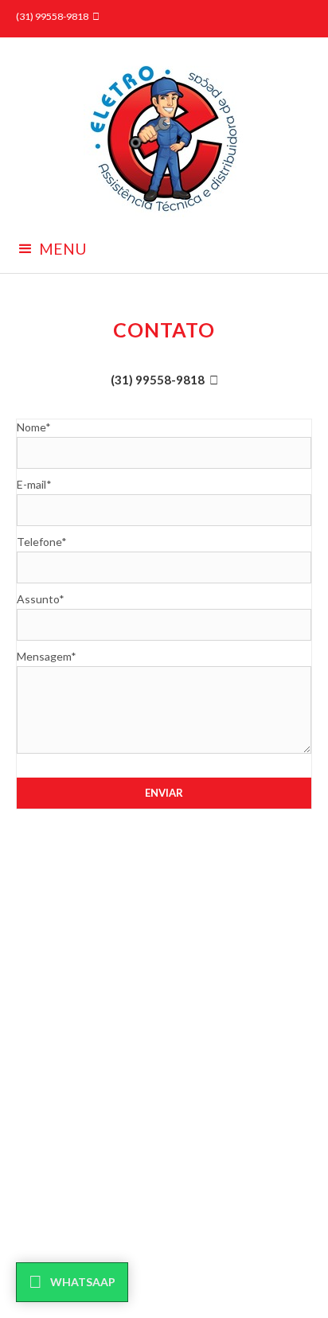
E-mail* (34, 484)
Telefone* (42, 541)
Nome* (34, 427)
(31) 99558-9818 (158, 379)
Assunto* (40, 599)
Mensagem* (46, 656)
